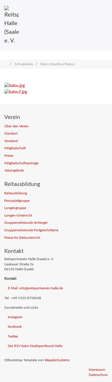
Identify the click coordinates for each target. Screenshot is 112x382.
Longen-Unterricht (18, 215)
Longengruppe (15, 208)
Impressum (97, 369)
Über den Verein (16, 126)
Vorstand (11, 141)
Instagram (15, 317)
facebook (15, 326)
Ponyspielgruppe (17, 200)
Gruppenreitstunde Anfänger (26, 222)
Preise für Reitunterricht (22, 237)
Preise (8, 155)
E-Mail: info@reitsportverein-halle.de (35, 288)
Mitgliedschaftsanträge (21, 163)
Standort (11, 133)
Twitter (13, 336)
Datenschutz (98, 375)
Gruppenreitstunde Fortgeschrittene (31, 230)
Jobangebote (14, 170)
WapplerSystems (57, 360)
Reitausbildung (15, 193)
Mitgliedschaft (15, 148)
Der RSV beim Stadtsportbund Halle (35, 346)
